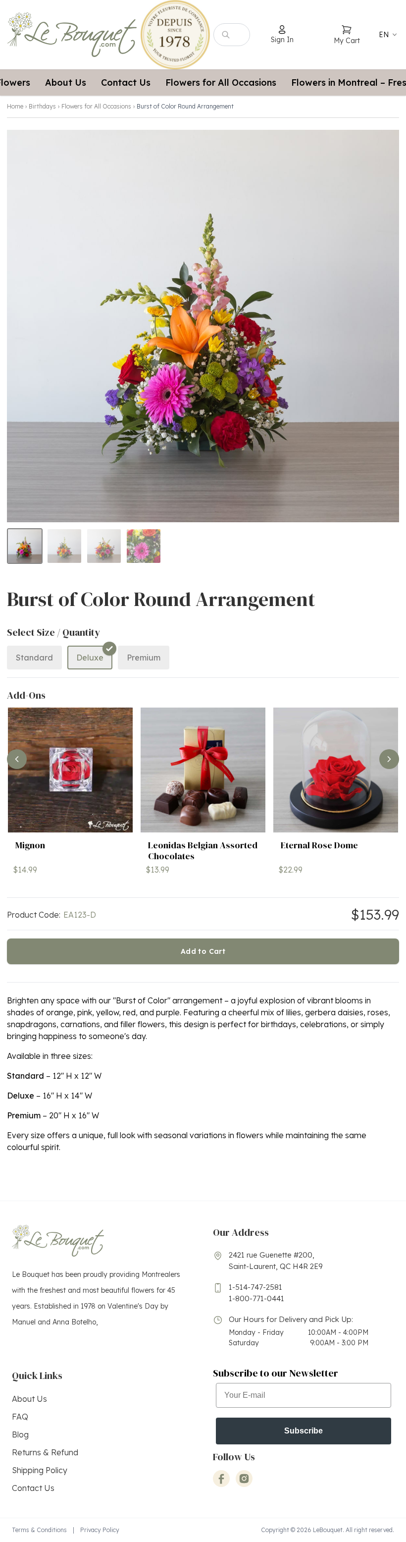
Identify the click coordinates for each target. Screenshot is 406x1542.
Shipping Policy (39, 1470)
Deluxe (89, 657)
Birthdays (42, 106)
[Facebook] (221, 1478)
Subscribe (303, 1431)
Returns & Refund (45, 1452)
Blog (20, 1434)
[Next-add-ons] (389, 759)
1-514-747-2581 (255, 1287)
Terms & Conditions (39, 1530)
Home (15, 106)
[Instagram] (244, 1478)
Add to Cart (203, 951)
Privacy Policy (99, 1530)
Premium (143, 657)
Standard (34, 657)
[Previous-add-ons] (17, 759)
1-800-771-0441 (256, 1298)
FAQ (20, 1417)
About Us (65, 82)
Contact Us (126, 82)
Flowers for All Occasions (220, 82)
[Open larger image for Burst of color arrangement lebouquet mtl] (203, 326)
